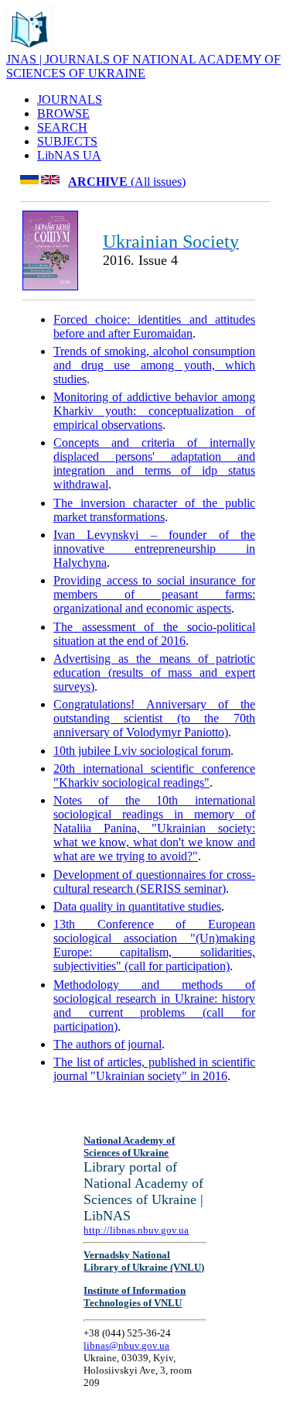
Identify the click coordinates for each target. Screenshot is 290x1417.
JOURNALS (69, 99)
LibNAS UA (69, 155)
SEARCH (62, 127)
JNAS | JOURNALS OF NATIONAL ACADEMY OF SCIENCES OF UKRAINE (143, 66)
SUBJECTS (67, 141)
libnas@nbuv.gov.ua (126, 1345)
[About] (29, 48)
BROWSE (63, 113)
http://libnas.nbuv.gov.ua (136, 1230)
